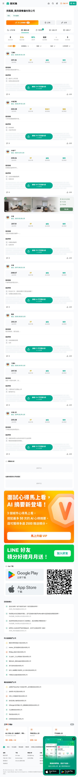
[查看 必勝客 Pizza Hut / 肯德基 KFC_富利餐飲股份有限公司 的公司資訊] (39, 687)
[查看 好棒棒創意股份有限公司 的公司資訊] (39, 719)
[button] (8, 758)
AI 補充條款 (43, 758)
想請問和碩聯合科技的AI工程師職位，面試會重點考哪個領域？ (28, 621)
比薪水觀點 (30, 758)
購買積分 (5, 760)
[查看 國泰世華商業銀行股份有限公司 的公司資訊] (39, 643)
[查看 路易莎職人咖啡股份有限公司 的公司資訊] (39, 700)
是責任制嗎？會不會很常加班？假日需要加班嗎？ (23, 606)
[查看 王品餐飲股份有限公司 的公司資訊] (39, 709)
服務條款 (42, 755)
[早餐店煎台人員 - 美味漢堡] (40, 734)
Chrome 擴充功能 (20, 760)
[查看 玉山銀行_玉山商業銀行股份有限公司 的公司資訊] (39, 656)
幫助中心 (42, 763)
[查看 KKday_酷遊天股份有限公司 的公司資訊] (39, 652)
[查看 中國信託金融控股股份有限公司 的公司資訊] (39, 675)
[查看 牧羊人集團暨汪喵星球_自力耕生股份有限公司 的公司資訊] (39, 670)
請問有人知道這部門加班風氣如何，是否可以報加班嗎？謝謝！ (27, 628)
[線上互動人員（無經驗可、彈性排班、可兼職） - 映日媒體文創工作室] (15, 734)
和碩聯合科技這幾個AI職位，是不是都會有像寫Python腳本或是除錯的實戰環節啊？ (34, 613)
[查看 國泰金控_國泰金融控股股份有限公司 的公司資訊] (39, 661)
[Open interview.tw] (4, 747)
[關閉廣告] (73, 738)
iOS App (17, 755)
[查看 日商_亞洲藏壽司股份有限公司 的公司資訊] (39, 696)
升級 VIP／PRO (7, 758)
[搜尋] (53, 3)
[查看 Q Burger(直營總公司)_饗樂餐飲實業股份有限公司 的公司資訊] (39, 705)
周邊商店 (5, 763)
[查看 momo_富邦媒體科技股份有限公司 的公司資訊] (39, 647)
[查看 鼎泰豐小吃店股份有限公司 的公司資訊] (39, 691)
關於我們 (5, 755)
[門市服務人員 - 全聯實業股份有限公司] (64, 734)
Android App (18, 758)
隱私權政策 (42, 760)
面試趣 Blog (30, 755)
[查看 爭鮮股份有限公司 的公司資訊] (39, 714)
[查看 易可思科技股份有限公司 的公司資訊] (39, 665)
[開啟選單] (3, 3)
